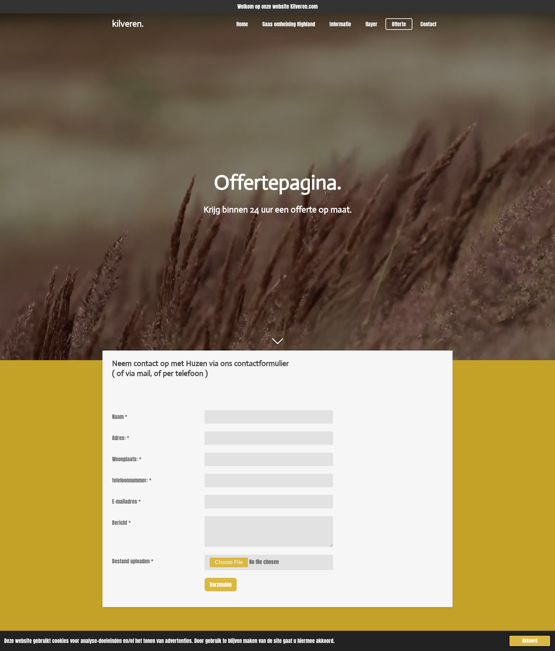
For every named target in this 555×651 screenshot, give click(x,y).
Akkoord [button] (529, 640)
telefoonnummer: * (131, 480)
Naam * (119, 417)
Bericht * (121, 522)
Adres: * (120, 438)
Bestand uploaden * (132, 561)
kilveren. (128, 23)
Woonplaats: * (126, 459)
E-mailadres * (126, 501)
